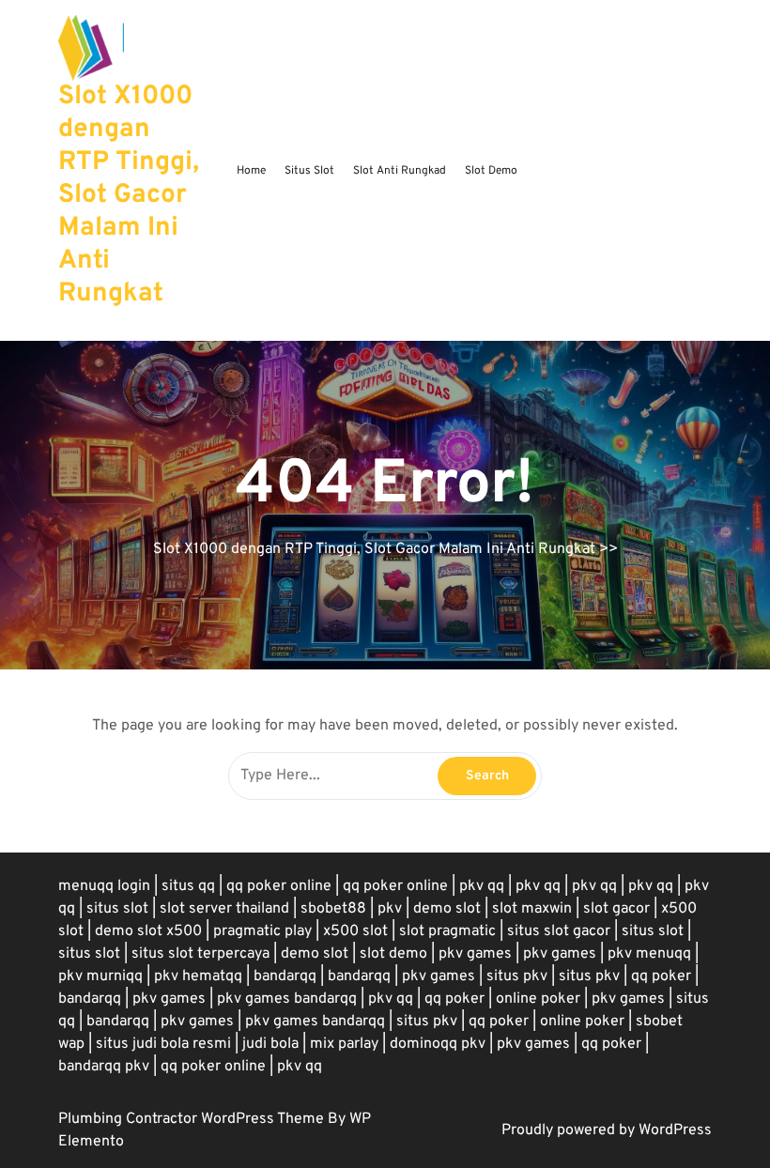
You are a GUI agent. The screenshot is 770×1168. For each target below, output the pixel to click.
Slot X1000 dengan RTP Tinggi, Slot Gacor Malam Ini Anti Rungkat (128, 195)
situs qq (188, 886)
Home (251, 170)
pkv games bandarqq (287, 999)
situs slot (117, 908)
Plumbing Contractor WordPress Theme (193, 1119)
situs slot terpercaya (200, 954)
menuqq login (104, 886)
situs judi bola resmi (163, 1044)
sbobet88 (333, 908)
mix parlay (344, 1044)
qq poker (661, 976)
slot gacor (616, 908)
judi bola (270, 1044)
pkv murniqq (100, 976)
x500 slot (355, 931)
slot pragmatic (447, 931)
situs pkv (516, 976)
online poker (538, 999)
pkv (389, 908)
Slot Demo (491, 170)
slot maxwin (532, 908)
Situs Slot (309, 170)
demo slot (447, 908)
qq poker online (278, 886)
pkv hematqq (198, 976)
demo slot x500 (148, 931)
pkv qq (481, 886)
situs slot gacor (558, 931)
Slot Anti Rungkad (399, 170)
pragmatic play (262, 931)
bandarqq (285, 976)
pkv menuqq (649, 954)
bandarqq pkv (103, 1066)
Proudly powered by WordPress (606, 1130)
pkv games (475, 954)
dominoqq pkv (437, 1044)
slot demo (393, 954)
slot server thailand (224, 908)
